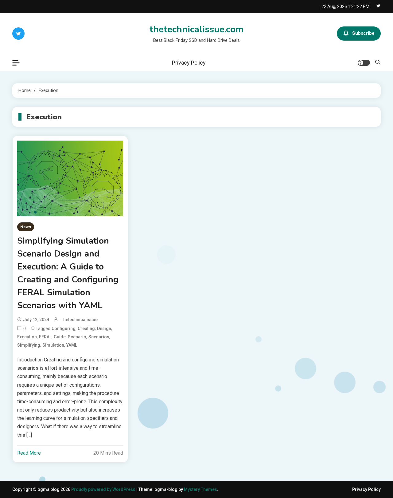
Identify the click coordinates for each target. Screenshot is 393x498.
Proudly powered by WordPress (103, 489)
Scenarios (98, 336)
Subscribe (363, 33)
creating (86, 328)
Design (104, 328)
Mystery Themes (200, 489)
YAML (71, 345)
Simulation (53, 345)
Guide (60, 336)
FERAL (45, 336)
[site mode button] (364, 63)
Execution (27, 336)
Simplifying (28, 345)
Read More (29, 453)
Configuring (64, 328)
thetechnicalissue (79, 319)
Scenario (77, 336)
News (25, 227)
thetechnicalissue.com (196, 29)
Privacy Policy (189, 62)
